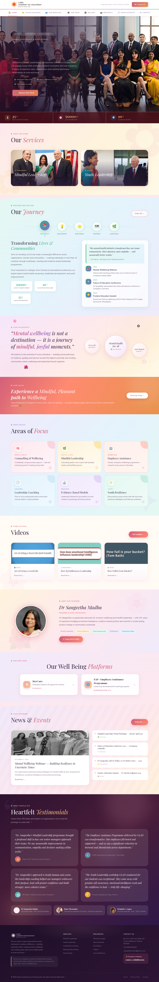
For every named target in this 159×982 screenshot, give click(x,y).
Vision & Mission (99, 953)
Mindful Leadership (70, 939)
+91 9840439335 (130, 947)
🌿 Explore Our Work (25, 93)
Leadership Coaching (70, 946)
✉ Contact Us (140, 4)
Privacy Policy (135, 977)
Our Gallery (97, 946)
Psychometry (67, 953)
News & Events (98, 942)
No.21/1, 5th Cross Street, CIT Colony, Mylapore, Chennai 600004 (134, 941)
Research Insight (99, 939)
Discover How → (137, 395)
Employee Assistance (71, 949)
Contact (145, 977)
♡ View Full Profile (71, 639)
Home (125, 977)
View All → (139, 213)
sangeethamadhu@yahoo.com (134, 951)
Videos (96, 949)
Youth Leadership (69, 942)
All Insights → (138, 534)
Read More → (19, 575)
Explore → (19, 182)
